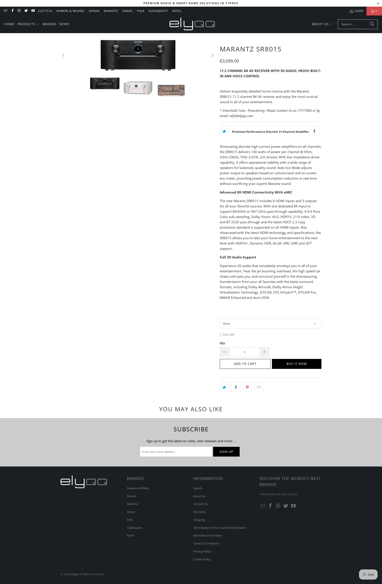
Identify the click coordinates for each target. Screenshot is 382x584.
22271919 (45, 11)
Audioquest (158, 11)
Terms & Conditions (206, 543)
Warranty (199, 512)
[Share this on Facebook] (314, 131)
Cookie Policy (202, 559)
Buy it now (296, 364)
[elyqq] (192, 24)
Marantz (111, 11)
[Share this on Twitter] (224, 131)
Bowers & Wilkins (70, 11)
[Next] (212, 55)
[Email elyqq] (5, 11)
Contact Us (200, 504)
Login (358, 11)
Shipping (199, 520)
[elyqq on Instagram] (19, 11)
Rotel (176, 11)
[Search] (372, 24)
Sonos (127, 11)
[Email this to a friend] (259, 387)
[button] (28, 24)
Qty (222, 343)
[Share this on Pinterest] (247, 387)
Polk (140, 11)
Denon (94, 11)
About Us (199, 496)
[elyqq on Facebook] (12, 11)
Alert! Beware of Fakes (207, 535)
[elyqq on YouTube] (33, 11)
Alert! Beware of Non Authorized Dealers (219, 528)
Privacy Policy (202, 551)
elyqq (74, 574)
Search (197, 488)
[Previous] (63, 55)
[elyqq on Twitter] (26, 11)
